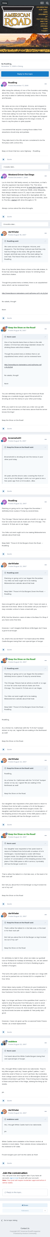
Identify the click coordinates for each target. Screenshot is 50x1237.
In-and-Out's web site (35, 187)
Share (25, 1205)
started (14, 200)
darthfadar (13, 232)
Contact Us (25, 1228)
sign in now (14, 1178)
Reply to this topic (25, 74)
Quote (9, 159)
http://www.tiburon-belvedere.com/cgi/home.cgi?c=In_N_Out (25, 293)
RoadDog (7, 64)
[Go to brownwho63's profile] (4, 439)
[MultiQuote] (3, 159)
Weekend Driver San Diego (21, 174)
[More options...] (45, 84)
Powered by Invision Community (25, 1233)
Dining (20, 66)
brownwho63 (14, 438)
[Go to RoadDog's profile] (4, 84)
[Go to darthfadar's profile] (4, 233)
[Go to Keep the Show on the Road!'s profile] (4, 329)
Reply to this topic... (14, 1192)
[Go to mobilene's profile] (4, 1043)
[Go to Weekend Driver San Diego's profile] (4, 176)
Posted (18, 85)
